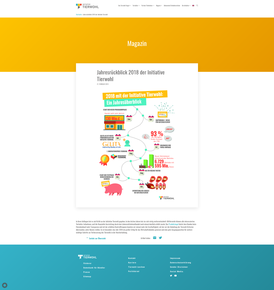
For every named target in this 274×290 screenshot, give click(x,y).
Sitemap (87, 276)
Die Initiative (185, 5)
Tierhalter (135, 5)
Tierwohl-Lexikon (136, 267)
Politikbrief (133, 271)
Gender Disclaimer (179, 267)
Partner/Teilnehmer (147, 5)
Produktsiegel (174, 224)
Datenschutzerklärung (180, 262)
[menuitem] (193, 5)
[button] (4, 285)
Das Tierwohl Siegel (123, 5)
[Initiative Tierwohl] (87, 7)
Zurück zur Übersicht (97, 238)
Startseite (79, 14)
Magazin (158, 5)
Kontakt (132, 258)
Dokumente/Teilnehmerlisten (172, 5)
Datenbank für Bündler (94, 267)
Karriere (132, 262)
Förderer (87, 263)
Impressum (175, 258)
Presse (86, 272)
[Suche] (197, 5)
